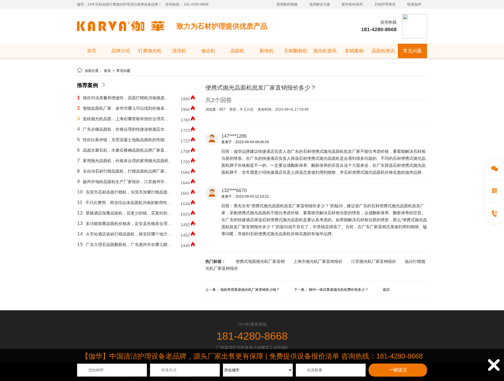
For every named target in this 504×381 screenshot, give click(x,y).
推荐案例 (87, 85)
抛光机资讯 (325, 50)
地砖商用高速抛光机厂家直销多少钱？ (250, 290)
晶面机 (237, 50)
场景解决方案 (319, 4)
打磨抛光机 (150, 50)
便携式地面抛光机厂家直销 (260, 261)
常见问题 (412, 50)
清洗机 (179, 50)
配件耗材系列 (352, 4)
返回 (386, 290)
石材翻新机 (295, 50)
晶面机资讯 (383, 50)
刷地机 (267, 50)
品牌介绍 (120, 50)
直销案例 (354, 50)
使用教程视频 (287, 4)
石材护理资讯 (385, 4)
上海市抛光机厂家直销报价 (317, 261)
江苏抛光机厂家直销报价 (373, 261)
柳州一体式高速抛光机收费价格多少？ (338, 290)
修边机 (208, 50)
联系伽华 (414, 4)
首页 (91, 50)
